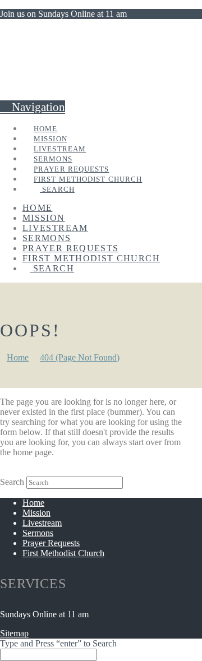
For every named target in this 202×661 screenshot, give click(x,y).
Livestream (42, 523)
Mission (36, 512)
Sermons (37, 533)
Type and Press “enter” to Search (58, 643)
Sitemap (14, 633)
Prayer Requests (51, 543)
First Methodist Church (63, 553)
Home (33, 502)
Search (12, 482)
